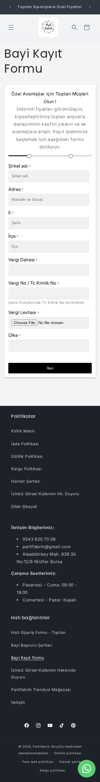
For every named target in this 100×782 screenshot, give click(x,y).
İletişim (18, 702)
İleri (50, 368)
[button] (11, 27)
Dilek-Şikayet (24, 506)
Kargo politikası (53, 770)
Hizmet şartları (71, 762)
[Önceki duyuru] (10, 7)
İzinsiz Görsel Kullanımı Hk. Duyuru (45, 493)
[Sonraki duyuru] (90, 7)
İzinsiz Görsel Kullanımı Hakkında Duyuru (43, 673)
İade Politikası (25, 443)
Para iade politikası (38, 762)
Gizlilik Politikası (26, 456)
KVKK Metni (22, 431)
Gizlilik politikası (68, 753)
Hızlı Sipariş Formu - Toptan (38, 632)
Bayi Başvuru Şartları (31, 645)
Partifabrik (41, 746)
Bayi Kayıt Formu (27, 657)
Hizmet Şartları (25, 481)
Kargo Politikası (26, 468)
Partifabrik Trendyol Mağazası (41, 689)
